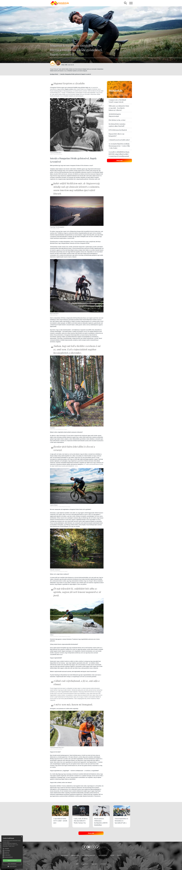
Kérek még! (119, 160)
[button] (12, 866)
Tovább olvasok (11, 846)
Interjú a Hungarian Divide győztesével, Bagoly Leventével (75, 74)
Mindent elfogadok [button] (12, 860)
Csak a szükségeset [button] (12, 863)
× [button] (21, 836)
